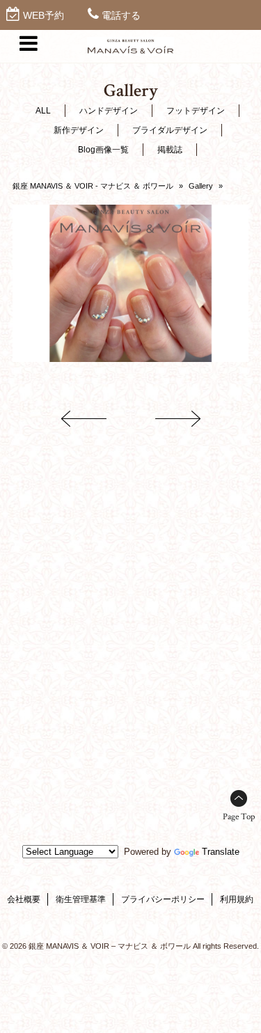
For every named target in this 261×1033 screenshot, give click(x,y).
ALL (43, 111)
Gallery (201, 186)
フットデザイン (195, 111)
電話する (121, 15)
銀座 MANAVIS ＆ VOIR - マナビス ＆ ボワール (93, 186)
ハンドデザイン (108, 111)
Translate (220, 851)
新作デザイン (79, 130)
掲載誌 (169, 150)
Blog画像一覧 (103, 150)
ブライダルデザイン (169, 130)
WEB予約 (43, 15)
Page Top (239, 817)
